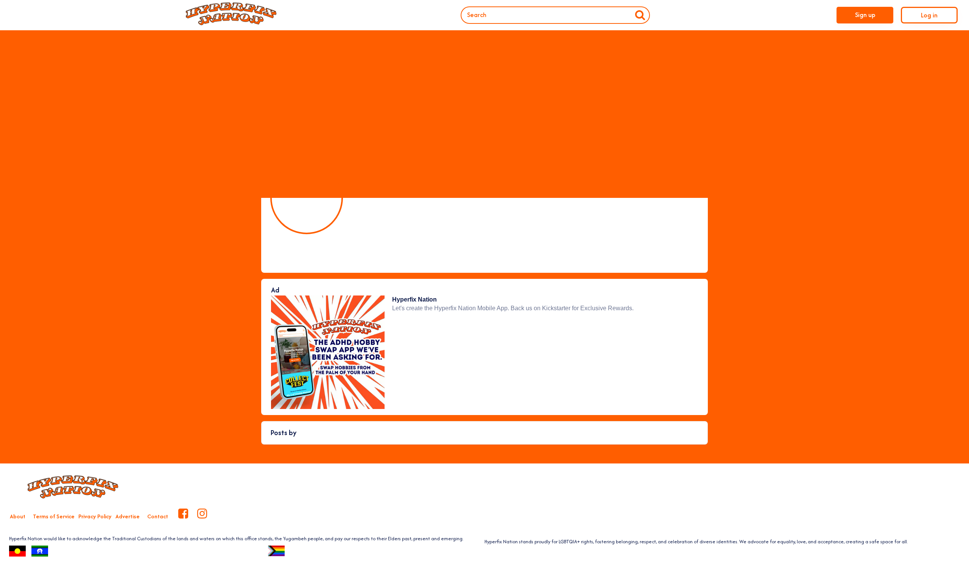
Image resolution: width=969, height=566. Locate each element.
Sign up (865, 14)
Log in (929, 15)
